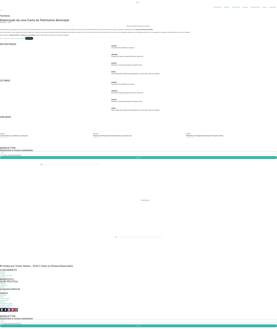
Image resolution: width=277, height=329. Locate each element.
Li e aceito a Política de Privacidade (11, 155)
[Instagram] (2, 310)
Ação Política (235, 7)
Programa (245, 7)
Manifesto (226, 7)
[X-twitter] (5, 310)
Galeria (264, 7)
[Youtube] (12, 310)
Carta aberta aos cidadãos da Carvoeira (122, 47)
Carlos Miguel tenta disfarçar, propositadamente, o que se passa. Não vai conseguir (135, 73)
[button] (1, 10)
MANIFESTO (7, 279)
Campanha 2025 (255, 7)
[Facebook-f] (9, 310)
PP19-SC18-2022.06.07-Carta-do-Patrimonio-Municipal (12, 38)
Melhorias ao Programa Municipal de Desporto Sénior (126, 65)
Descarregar (29, 38)
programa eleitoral (10, 289)
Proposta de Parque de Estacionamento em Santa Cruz (127, 56)
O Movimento (217, 7)
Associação (272, 7)
